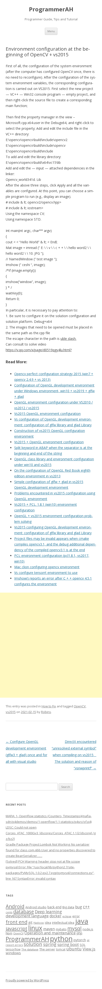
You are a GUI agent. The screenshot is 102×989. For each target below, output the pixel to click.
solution (33, 944)
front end (16, 921)
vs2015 (11, 712)
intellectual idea (63, 923)
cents (9, 912)
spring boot (68, 944)
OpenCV (80, 706)
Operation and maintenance (50, 933)
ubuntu (74, 949)
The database (29, 949)
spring (49, 944)
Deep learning (48, 911)
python (61, 938)
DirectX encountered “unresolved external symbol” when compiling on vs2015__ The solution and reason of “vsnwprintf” (74, 754)
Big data (68, 907)
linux (35, 927)
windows (13, 952)
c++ (86, 906)
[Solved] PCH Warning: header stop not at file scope (43, 861)
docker (55, 916)
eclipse (66, 916)
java (81, 921)
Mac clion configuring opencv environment (46, 567)
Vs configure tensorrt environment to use (46, 572)
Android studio (35, 907)
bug (78, 906)
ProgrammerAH (51, 9)
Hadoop (38, 922)
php (79, 933)
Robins (46, 712)
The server (47, 949)
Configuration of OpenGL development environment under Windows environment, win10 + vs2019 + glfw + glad (54, 391)
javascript (16, 928)
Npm (9, 933)
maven (49, 928)
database (23, 911)
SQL (82, 945)
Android (15, 906)
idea (48, 923)
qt (88, 940)
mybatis (61, 929)
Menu (51, 31)
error (76, 916)
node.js (88, 929)
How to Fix (49, 706)
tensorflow (13, 949)
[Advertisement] (51, 645)
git (30, 922)
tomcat (60, 949)
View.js (89, 949)
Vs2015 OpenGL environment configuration (47, 413)
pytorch (80, 939)
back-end (54, 907)
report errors (14, 945)
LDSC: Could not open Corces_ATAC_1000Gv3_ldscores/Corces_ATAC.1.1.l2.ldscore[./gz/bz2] (51, 833)
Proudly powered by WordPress (27, 980)
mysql (74, 928)
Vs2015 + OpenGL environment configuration (49, 442)
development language (27, 915)
